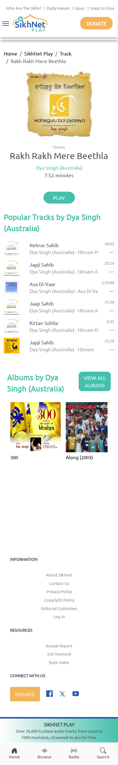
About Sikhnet (59, 574)
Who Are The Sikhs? (24, 8)
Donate (96, 23)
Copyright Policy (59, 600)
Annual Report (59, 645)
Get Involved (59, 653)
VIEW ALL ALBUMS (95, 381)
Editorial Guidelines (59, 608)
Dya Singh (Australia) (59, 167)
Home (10, 53)
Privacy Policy (59, 591)
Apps (80, 8)
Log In (59, 616)
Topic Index (59, 662)
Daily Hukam (58, 8)
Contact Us (59, 583)
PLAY (59, 197)
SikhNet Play (38, 53)
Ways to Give (102, 8)
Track (65, 53)
